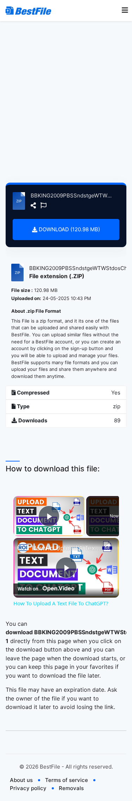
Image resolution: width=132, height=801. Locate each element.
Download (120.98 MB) (68, 229)
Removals (71, 788)
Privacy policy (28, 788)
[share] (107, 545)
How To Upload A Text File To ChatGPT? (66, 548)
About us (21, 780)
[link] (23, 547)
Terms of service (66, 780)
